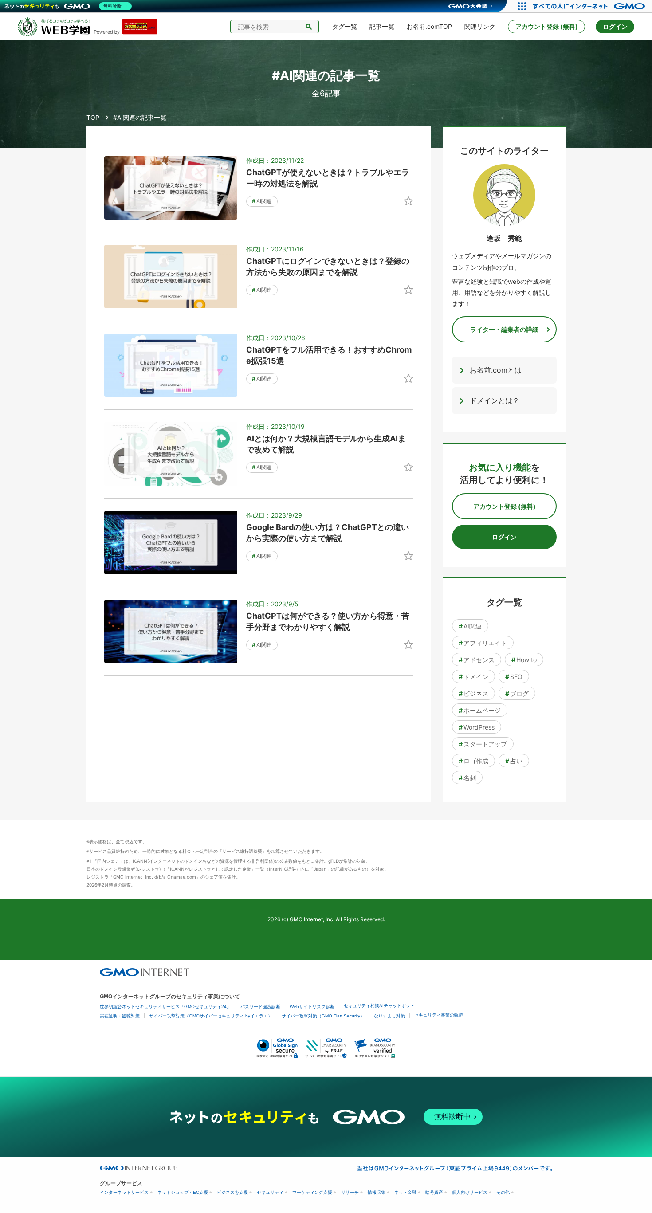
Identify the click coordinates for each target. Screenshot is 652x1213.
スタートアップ (483, 744)
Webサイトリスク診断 (312, 1006)
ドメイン (473, 676)
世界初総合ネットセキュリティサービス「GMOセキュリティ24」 (165, 1006)
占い (513, 761)
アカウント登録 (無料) (546, 26)
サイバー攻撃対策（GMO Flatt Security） (323, 1015)
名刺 (467, 777)
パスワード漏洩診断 (260, 1006)
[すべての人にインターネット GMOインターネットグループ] (590, 6)
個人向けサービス (469, 1192)
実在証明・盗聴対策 (120, 1015)
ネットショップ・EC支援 (182, 1192)
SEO (513, 676)
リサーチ (350, 1192)
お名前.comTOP (429, 26)
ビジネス (473, 693)
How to (524, 659)
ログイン (615, 26)
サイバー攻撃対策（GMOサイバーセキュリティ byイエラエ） (210, 1015)
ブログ (517, 693)
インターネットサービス (124, 1192)
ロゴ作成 (473, 761)
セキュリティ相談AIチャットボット (379, 1005)
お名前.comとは (496, 369)
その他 (503, 1192)
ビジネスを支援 (232, 1192)
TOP (92, 117)
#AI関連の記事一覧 (139, 117)
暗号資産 (434, 1192)
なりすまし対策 (389, 1015)
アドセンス (477, 659)
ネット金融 (405, 1192)
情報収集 (376, 1192)
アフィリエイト (483, 643)
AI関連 (262, 201)
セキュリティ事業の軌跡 (438, 1015)
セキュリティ (270, 1192)
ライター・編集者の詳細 (504, 329)
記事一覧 (381, 26)
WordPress (477, 727)
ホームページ (480, 710)
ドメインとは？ (494, 400)
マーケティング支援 (312, 1192)
